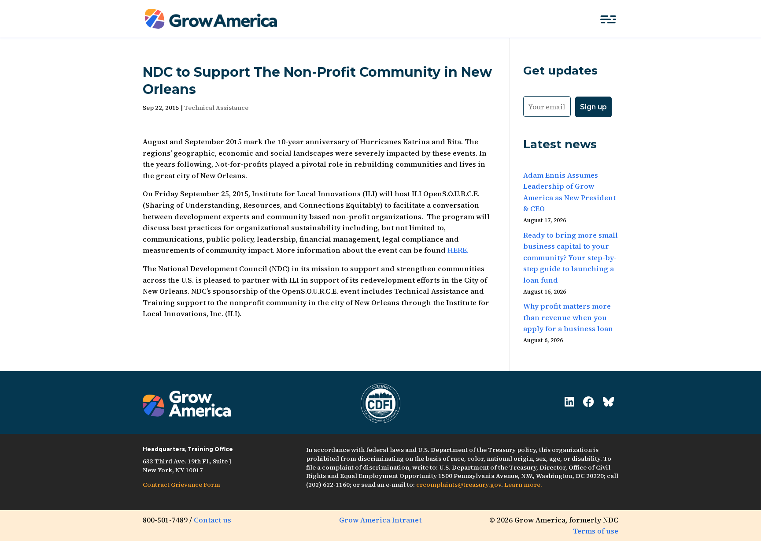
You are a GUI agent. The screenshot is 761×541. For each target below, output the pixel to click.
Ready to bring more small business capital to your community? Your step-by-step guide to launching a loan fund (570, 257)
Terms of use (595, 531)
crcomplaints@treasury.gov (458, 484)
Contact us (212, 520)
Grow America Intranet (380, 520)
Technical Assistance (216, 107)
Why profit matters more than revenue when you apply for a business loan (568, 317)
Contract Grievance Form (181, 484)
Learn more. (523, 484)
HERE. (458, 250)
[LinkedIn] (569, 401)
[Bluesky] (608, 401)
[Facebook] (588, 401)
